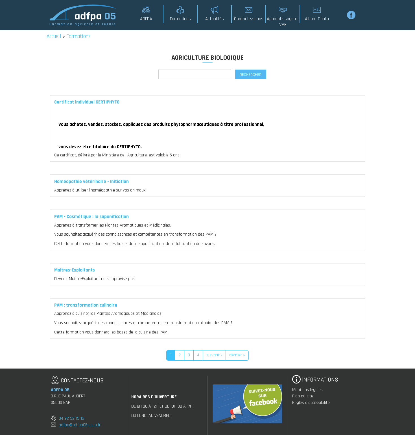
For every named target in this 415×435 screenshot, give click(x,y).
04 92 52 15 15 (71, 418)
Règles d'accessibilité (311, 403)
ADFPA (146, 19)
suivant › (214, 355)
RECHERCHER (250, 74)
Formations (180, 19)
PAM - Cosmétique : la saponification (91, 217)
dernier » (237, 355)
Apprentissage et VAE (283, 22)
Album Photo (317, 19)
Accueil (54, 36)
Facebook (351, 15)
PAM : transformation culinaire (85, 305)
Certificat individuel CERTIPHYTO (86, 102)
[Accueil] (83, 15)
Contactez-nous (248, 19)
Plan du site (302, 396)
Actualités (214, 19)
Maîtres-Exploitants (74, 270)
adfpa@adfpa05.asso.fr (80, 425)
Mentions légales (307, 390)
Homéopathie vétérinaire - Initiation (91, 181)
